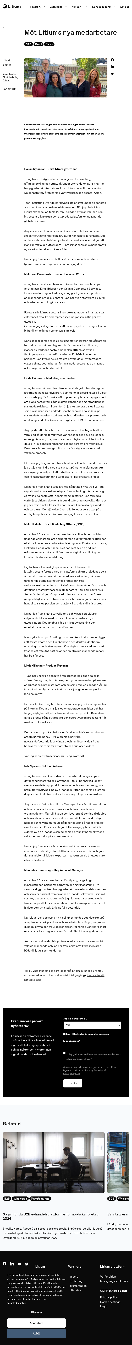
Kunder (76, 7)
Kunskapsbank (101, 7)
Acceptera (36, 1323)
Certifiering (75, 1281)
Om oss (124, 7)
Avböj (36, 1334)
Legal (103, 1306)
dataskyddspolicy (16, 1303)
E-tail (38, 44)
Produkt (35, 7)
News (49, 44)
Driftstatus (74, 1290)
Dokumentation (77, 1286)
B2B (28, 44)
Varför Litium (108, 1277)
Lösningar (56, 7)
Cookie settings (110, 1302)
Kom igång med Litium (114, 1281)
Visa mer (36, 1312)
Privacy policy (109, 1297)
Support (73, 1277)
